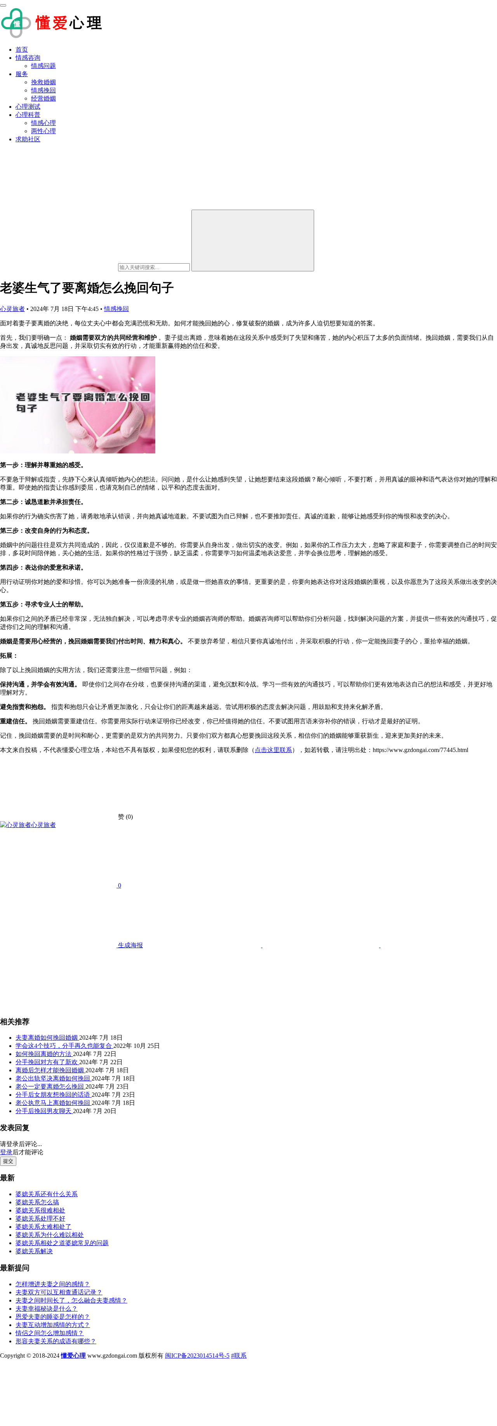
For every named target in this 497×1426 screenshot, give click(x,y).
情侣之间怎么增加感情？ (50, 1333)
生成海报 (129, 945)
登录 (6, 1152)
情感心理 (43, 123)
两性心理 (43, 131)
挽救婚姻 (43, 82)
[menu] (3, 5)
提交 (8, 1161)
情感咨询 (28, 57)
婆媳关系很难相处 (40, 1210)
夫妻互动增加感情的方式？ (53, 1325)
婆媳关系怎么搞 (37, 1202)
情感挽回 (43, 90)
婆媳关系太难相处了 (43, 1226)
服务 (22, 74)
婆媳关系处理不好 (40, 1218)
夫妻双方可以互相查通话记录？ (59, 1292)
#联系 (239, 1355)
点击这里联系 (273, 750)
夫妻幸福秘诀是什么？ (47, 1308)
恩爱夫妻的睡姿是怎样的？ (53, 1316)
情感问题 (43, 66)
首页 (22, 49)
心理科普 (28, 114)
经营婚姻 (43, 98)
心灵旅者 (12, 309)
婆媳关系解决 (34, 1251)
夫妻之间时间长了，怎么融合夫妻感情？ (71, 1300)
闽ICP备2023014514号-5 (197, 1355)
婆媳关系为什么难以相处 (50, 1234)
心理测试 (28, 106)
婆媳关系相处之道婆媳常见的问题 (62, 1243)
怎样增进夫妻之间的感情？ (53, 1284)
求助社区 (28, 139)
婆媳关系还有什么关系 (47, 1194)
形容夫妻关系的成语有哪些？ (56, 1341)
